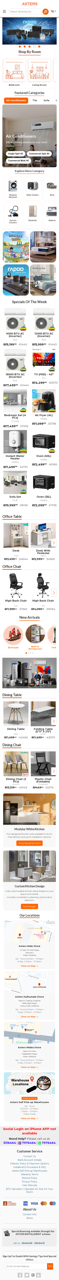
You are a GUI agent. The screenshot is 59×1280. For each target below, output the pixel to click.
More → (39, 161)
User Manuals (29, 1185)
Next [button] (54, 543)
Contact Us (29, 1156)
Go (50, 1266)
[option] (16, 543)
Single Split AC (15, 154)
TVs (35, 100)
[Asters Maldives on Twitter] (27, 1276)
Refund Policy (29, 1178)
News (29, 1218)
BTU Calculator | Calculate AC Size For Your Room (29, 1191)
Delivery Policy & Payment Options (29, 1163)
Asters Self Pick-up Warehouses (29, 1170)
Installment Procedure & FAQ (29, 1167)
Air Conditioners (16, 100)
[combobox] (28, 11)
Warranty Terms (29, 1174)
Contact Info (30, 1214)
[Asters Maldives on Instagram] (33, 1275)
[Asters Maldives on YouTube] (39, 1276)
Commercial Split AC (39, 154)
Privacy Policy (29, 1181)
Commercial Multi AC (18, 160)
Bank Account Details (29, 1160)
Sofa (46, 100)
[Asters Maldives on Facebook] (20, 1276)
